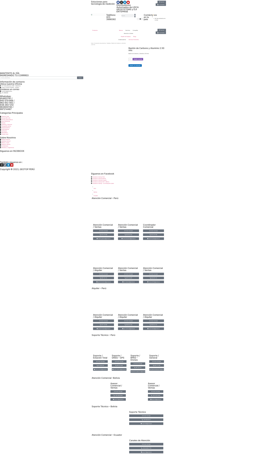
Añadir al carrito (138, 59)
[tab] (130, 187)
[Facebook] (118, 2)
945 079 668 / (7, 100)
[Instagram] (121, 2)
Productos (95, 30)
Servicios (127, 30)
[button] (140, 19)
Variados (109, 43)
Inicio (92, 43)
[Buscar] (134, 15)
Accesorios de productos (100, 43)
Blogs (134, 36)
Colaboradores (122, 39)
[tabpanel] (128, 286)
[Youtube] (128, 2)
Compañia (135, 30)
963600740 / (6, 107)
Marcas (121, 30)
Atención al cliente (128, 33)
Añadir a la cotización (135, 65)
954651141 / (6, 98)
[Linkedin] (124, 2)
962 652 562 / (7, 102)
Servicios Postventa (134, 39)
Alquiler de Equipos (126, 36)
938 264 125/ (7, 105)
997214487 (6, 109)
